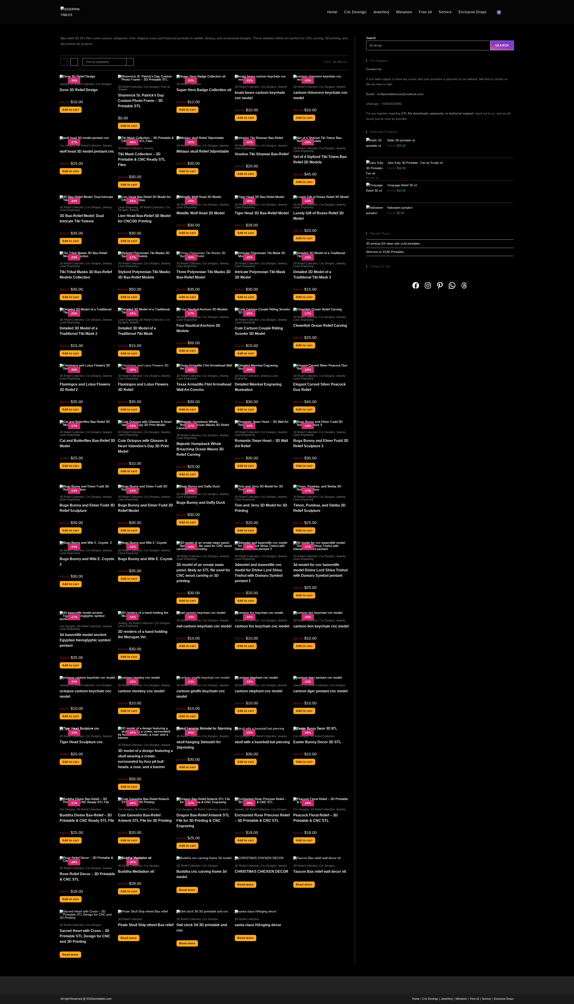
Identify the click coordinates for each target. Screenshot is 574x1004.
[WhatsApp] (452, 285)
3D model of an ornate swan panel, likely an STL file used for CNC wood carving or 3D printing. (203, 573)
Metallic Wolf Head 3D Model (200, 213)
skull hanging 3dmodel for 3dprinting (198, 744)
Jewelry (64, 84)
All (345, 62)
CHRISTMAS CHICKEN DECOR (261, 871)
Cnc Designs (104, 84)
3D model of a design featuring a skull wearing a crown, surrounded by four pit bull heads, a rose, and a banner (145, 759)
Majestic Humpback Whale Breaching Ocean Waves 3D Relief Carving (200, 449)
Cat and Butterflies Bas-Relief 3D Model (87, 443)
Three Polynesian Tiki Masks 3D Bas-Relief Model (203, 274)
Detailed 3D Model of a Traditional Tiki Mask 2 (79, 330)
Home (416, 998)
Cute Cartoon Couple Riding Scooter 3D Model (259, 330)
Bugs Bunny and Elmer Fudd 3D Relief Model (145, 508)
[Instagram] (428, 285)
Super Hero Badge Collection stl (203, 90)
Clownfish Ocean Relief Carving (320, 325)
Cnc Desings (430, 998)
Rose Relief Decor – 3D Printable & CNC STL (87, 876)
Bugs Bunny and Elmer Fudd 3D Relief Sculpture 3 (320, 443)
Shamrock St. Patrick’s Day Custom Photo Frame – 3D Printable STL (141, 100)
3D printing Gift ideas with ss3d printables (393, 243)
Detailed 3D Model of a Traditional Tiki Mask (137, 330)
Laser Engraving (245, 148)
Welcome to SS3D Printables (385, 252)
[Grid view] (64, 62)
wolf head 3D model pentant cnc (87, 151)
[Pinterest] (440, 285)
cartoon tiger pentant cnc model (320, 691)
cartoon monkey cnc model (141, 691)
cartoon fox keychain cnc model (262, 626)
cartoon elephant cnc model (258, 691)
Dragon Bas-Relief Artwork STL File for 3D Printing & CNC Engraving (203, 820)
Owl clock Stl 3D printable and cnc (201, 927)
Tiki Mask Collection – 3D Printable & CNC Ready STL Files (141, 159)
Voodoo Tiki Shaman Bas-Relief (262, 154)
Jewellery (447, 998)
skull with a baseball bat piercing (262, 742)
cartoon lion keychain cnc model (321, 626)
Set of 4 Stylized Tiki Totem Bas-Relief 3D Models (320, 159)
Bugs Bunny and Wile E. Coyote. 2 (87, 561)
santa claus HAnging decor (258, 925)
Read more (187, 890)
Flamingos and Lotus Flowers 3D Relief (143, 387)
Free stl (165, 86)
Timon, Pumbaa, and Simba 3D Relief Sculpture (319, 508)
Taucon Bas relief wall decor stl (319, 871)
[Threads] (464, 285)
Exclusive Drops (504, 998)
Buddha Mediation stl (136, 871)
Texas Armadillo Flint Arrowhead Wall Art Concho (203, 387)
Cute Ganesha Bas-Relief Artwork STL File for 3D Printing (145, 817)
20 (339, 62)
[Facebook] (416, 285)
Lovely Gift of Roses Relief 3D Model (318, 215)
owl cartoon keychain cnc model (203, 626)
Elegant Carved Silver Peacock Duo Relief (319, 387)
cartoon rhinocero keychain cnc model (320, 95)
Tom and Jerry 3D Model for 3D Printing (261, 508)
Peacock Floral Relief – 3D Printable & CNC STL (315, 817)
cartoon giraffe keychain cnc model (200, 693)
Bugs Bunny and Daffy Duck (200, 502)
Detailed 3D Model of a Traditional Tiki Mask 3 (312, 274)
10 (334, 62)
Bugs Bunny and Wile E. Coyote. (145, 559)
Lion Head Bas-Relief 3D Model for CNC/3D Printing (144, 218)
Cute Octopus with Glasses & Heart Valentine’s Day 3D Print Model (143, 446)
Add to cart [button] (70, 109)
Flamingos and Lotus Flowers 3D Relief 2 (85, 387)
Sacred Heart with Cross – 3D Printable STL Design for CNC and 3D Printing (85, 936)
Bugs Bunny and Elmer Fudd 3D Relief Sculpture (87, 508)
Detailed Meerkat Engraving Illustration (258, 387)
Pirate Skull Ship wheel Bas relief (146, 925)
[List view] (74, 62)
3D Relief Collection (82, 84)
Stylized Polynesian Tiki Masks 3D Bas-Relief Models (144, 274)
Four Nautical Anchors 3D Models (198, 328)
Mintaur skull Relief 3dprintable (202, 151)
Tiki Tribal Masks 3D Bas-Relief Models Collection (86, 274)
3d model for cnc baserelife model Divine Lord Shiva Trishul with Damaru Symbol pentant (320, 570)
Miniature (461, 998)
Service (486, 998)
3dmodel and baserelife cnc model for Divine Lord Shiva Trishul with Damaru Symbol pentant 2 (259, 573)
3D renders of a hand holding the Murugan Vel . (142, 634)
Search (371, 38)
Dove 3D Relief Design (79, 90)
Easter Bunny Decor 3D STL (317, 742)
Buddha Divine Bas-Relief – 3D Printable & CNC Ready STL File (87, 817)
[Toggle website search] (509, 12)
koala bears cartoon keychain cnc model (260, 95)
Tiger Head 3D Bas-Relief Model (262, 213)
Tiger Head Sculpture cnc (81, 742)
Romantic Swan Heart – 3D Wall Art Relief (261, 443)
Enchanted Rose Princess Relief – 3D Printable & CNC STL (262, 817)
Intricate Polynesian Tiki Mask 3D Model (260, 274)
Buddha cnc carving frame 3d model (201, 874)
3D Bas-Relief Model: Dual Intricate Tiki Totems (82, 218)
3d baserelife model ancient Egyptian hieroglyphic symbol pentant (85, 640)
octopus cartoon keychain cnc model (85, 693)
